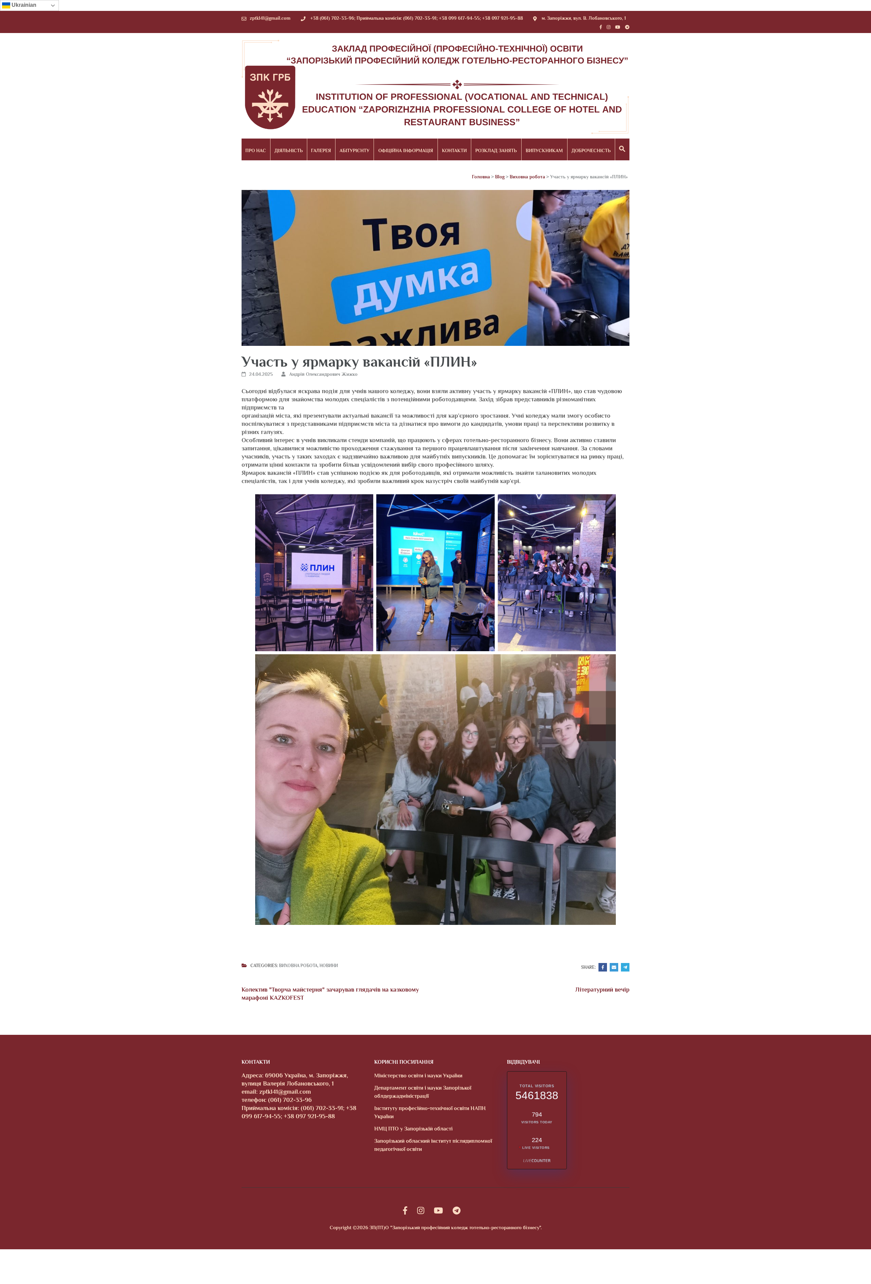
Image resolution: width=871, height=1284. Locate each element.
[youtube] (617, 27)
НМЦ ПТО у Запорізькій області (413, 1129)
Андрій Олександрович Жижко (323, 374)
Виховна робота (298, 965)
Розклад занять (496, 150)
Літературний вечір (602, 989)
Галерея (321, 150)
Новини (328, 965)
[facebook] (600, 27)
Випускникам (544, 150)
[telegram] (627, 27)
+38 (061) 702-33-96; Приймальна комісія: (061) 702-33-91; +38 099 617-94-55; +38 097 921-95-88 (416, 18)
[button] (622, 149)
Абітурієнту (354, 150)
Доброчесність (591, 150)
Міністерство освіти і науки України (418, 1076)
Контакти (454, 150)
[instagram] (608, 27)
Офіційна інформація (405, 150)
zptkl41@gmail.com (270, 18)
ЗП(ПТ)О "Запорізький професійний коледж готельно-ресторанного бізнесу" (455, 1227)
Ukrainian (23, 5)
